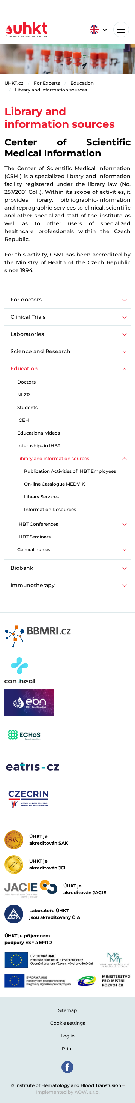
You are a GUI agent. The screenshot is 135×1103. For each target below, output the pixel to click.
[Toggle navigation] (121, 29)
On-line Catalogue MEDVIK (54, 484)
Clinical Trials (27, 316)
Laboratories (27, 334)
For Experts (47, 83)
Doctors (26, 382)
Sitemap (67, 1010)
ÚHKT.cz (13, 83)
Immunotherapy (32, 585)
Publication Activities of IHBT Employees (70, 471)
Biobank (21, 568)
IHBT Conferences (37, 524)
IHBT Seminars (34, 537)
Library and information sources (51, 90)
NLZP (23, 394)
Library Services (41, 496)
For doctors (26, 299)
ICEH (23, 420)
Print (67, 1048)
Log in (68, 1036)
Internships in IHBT (38, 445)
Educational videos (38, 433)
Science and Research (40, 351)
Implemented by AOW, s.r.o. (68, 1092)
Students (27, 407)
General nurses (33, 549)
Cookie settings (67, 1023)
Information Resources (50, 509)
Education (82, 83)
